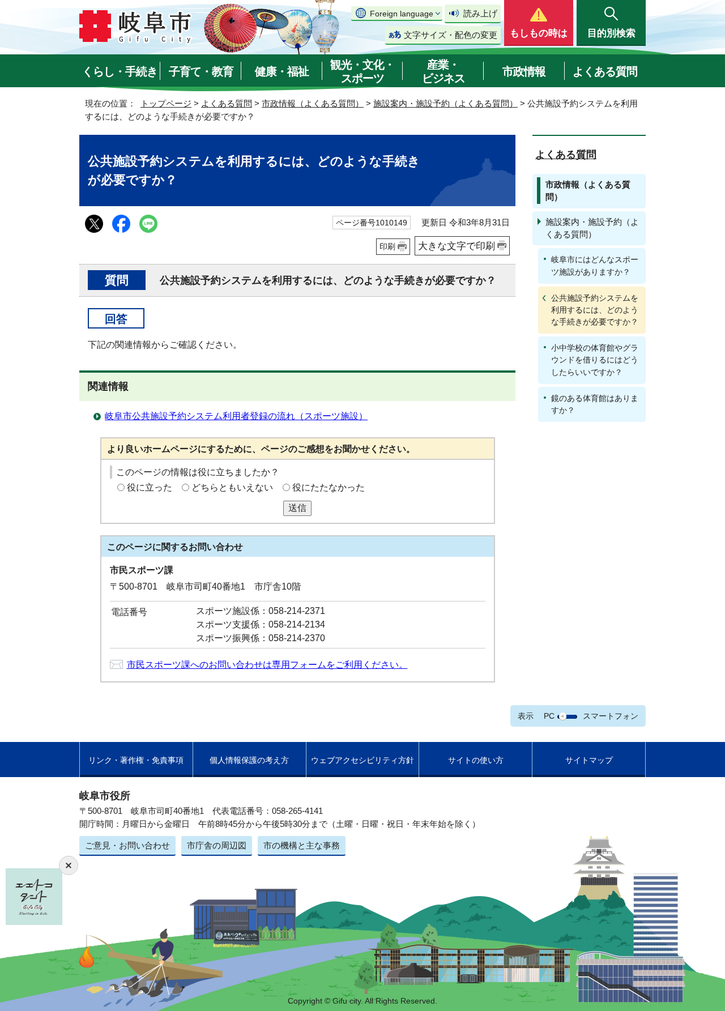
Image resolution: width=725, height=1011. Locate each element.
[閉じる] (68, 865)
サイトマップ (589, 760)
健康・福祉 (282, 71)
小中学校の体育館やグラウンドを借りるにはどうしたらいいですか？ (594, 359)
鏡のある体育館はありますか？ (594, 404)
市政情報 (523, 71)
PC (549, 715)
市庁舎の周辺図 (216, 845)
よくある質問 (605, 71)
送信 (297, 508)
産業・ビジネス (443, 71)
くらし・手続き (119, 71)
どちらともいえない (232, 487)
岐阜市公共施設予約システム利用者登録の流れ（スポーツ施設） (236, 416)
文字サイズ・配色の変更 (450, 35)
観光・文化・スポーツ (362, 71)
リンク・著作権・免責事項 (136, 760)
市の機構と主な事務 (301, 845)
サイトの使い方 (476, 760)
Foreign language (401, 13)
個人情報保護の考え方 (249, 760)
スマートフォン (610, 715)
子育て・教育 (201, 71)
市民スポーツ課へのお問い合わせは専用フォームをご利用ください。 (267, 664)
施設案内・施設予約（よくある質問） (445, 103)
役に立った (149, 487)
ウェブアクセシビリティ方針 (362, 760)
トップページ (165, 103)
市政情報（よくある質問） (313, 103)
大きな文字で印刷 (456, 245)
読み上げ (480, 13)
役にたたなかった (328, 487)
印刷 (387, 246)
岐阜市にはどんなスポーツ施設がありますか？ (594, 265)
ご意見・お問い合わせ (127, 845)
